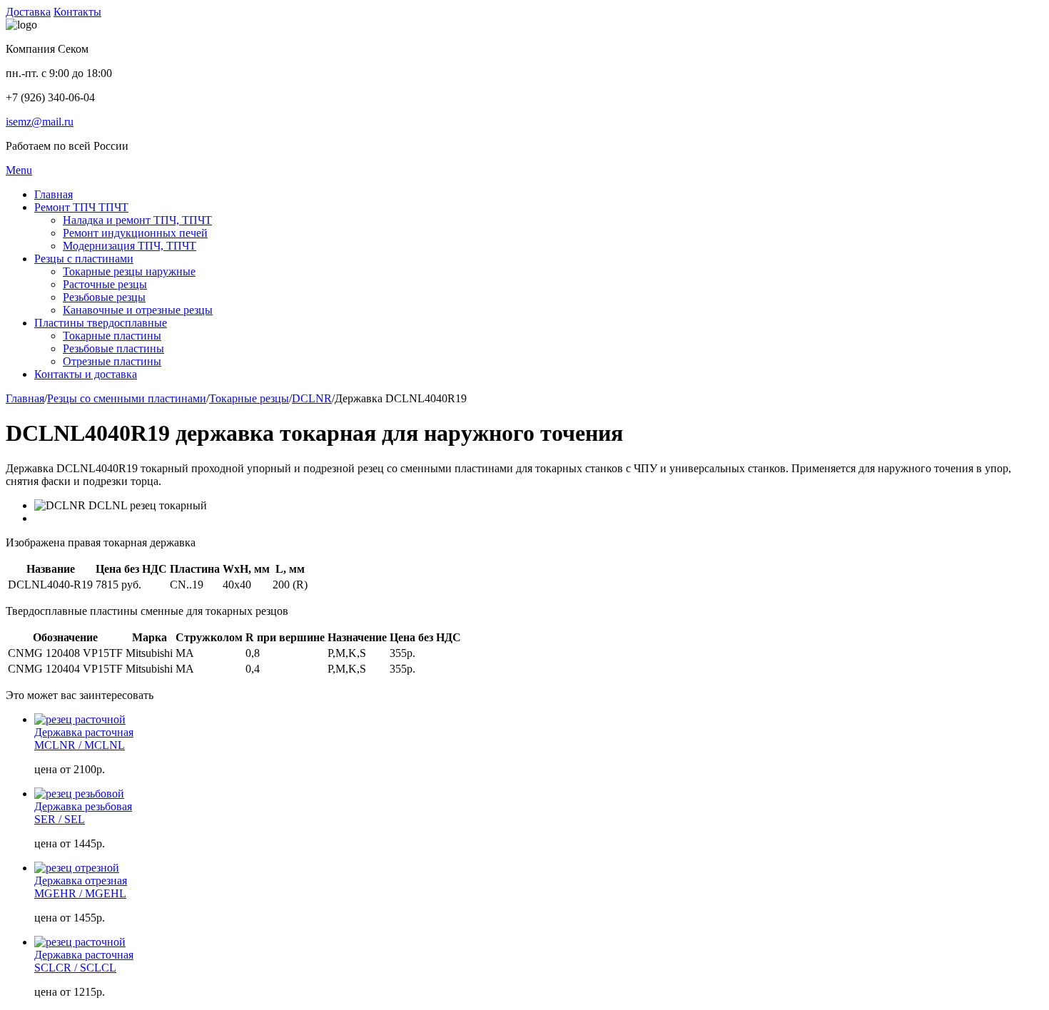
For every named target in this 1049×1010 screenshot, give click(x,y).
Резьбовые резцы (104, 297)
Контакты (77, 12)
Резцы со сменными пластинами (126, 398)
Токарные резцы (249, 398)
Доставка (28, 12)
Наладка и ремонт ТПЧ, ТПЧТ (137, 220)
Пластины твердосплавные (100, 323)
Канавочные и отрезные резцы (138, 310)
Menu (19, 170)
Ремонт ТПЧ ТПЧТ (81, 207)
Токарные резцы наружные (129, 271)
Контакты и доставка (85, 374)
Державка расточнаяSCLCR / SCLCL (83, 961)
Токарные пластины (112, 336)
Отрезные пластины (112, 361)
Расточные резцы (105, 284)
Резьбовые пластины (113, 348)
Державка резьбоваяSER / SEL (83, 812)
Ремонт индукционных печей (135, 233)
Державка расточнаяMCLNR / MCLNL (83, 738)
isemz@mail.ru (40, 122)
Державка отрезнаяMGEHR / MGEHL (80, 886)
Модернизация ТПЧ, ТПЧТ (129, 246)
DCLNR (312, 398)
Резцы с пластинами (83, 258)
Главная (53, 194)
